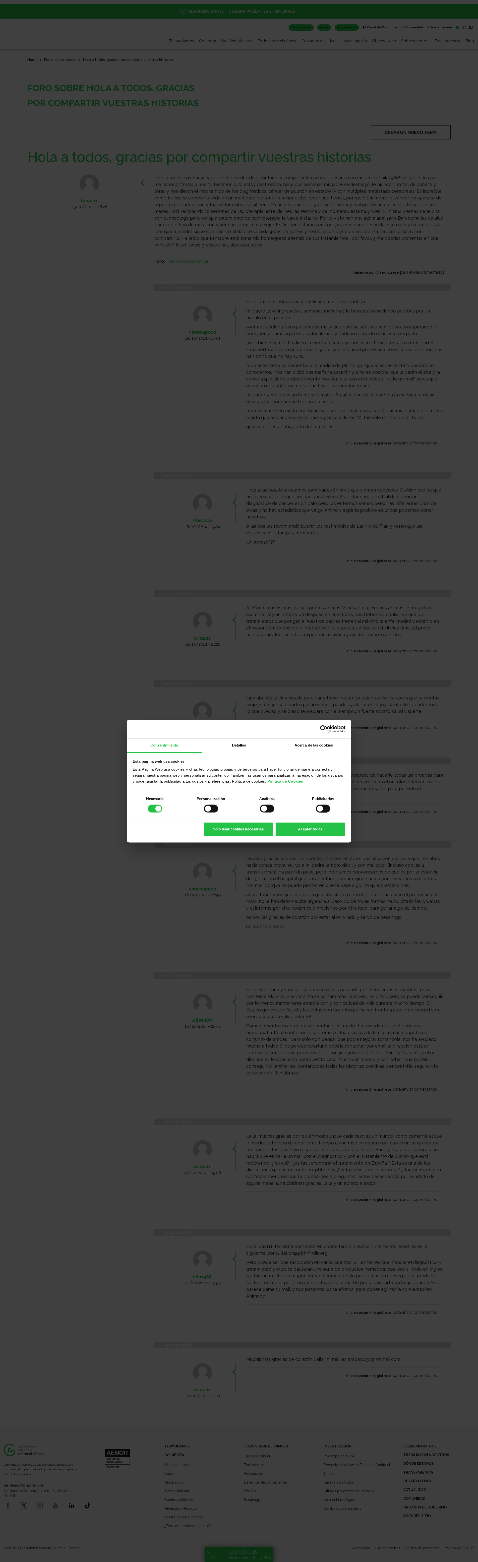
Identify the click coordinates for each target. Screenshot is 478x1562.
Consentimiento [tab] (164, 745)
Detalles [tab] (239, 745)
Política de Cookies (285, 781)
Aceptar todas (310, 829)
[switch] (211, 808)
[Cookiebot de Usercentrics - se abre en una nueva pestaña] (324, 729)
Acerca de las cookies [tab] (314, 745)
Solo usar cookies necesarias (238, 829)
